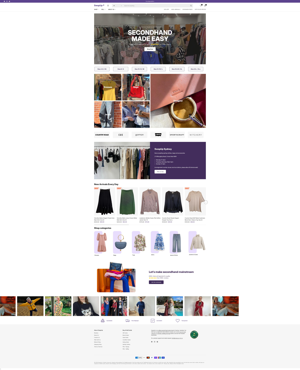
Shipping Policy (98, 344)
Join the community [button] (156, 282)
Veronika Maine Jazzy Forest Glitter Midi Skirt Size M (127, 219)
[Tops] (136, 114)
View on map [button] (160, 171)
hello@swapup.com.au (177, 338)
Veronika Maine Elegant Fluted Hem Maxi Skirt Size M (104, 219)
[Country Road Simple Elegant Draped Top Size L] (172, 201)
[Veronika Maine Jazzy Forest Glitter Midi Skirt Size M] (127, 201)
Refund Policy (97, 342)
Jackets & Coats (193, 254)
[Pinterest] (9, 1)
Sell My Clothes (126, 344)
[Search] (191, 5)
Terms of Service (98, 346)
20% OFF (166, 9)
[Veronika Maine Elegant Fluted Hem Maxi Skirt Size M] (104, 201)
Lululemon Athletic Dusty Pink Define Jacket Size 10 (149, 219)
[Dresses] (107, 87)
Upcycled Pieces (200, 9)
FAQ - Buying (126, 346)
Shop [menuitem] (96, 9)
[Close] (0, 369)
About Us (96, 335)
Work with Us (97, 339)
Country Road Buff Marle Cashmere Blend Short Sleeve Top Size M (195, 219)
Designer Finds (187, 9)
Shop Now (150, 49)
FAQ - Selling (126, 349)
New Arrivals (175, 9)
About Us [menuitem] (111, 9)
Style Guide (125, 337)
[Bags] (136, 87)
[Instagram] (7, 1)
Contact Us (97, 337)
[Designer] (178, 101)
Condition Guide (126, 339)
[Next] (206, 202)
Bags (114, 255)
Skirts (152, 254)
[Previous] (94, 202)
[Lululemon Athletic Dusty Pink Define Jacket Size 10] (150, 201)
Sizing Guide (126, 342)
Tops (133, 255)
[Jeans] (107, 114)
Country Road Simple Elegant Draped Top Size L (170, 219)
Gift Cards (125, 333)
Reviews (96, 333)
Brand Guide (126, 335)
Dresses (97, 255)
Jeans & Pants (174, 255)
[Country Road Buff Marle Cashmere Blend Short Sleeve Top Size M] (195, 201)
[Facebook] (4, 1)
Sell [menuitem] (102, 9)
